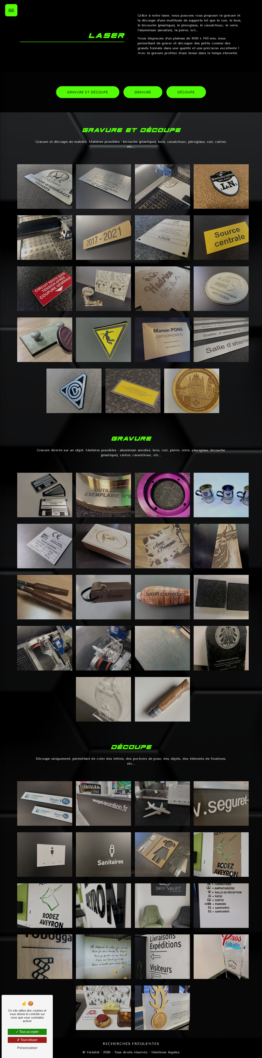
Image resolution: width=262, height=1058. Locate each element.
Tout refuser (28, 1040)
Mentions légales (165, 1052)
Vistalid (93, 1052)
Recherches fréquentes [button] (131, 1044)
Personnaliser (27, 1048)
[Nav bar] (11, 10)
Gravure (142, 92)
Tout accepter (28, 1031)
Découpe (186, 92)
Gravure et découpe (87, 92)
